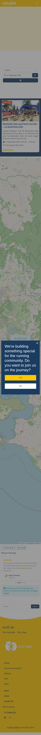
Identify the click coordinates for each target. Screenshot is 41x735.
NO (20, 386)
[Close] (37, 343)
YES (20, 378)
